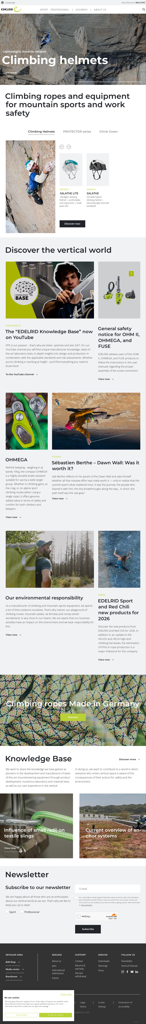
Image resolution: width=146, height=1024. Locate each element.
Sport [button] (44, 9)
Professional (31, 912)
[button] (8, 2)
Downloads (104, 961)
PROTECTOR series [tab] (77, 131)
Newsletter (126, 961)
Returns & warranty (80, 967)
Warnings (103, 965)
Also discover (133, 2)
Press (101, 970)
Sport (12, 912)
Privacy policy (66, 994)
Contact (79, 961)
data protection (86, 905)
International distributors (58, 972)
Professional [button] (60, 9)
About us (56, 961)
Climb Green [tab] (109, 131)
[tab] (68, 186)
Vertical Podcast (129, 965)
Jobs (54, 965)
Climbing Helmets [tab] (41, 131)
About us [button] (100, 9)
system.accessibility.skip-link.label (73, 2)
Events (55, 978)
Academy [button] (81, 9)
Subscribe (88, 929)
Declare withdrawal (80, 974)
